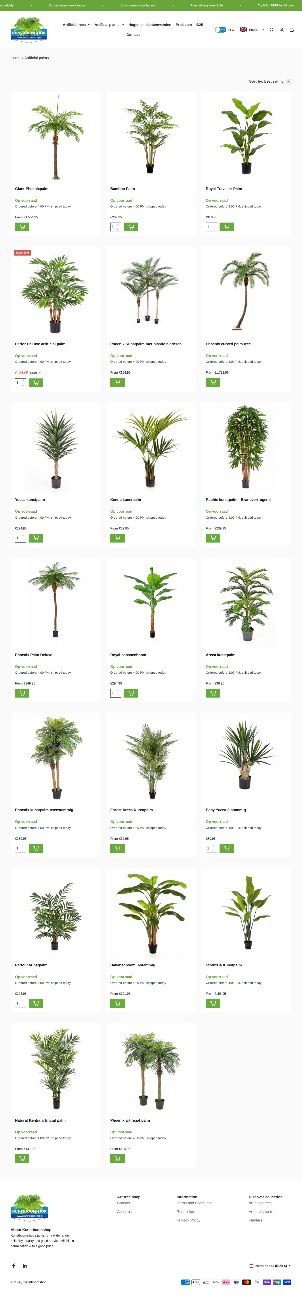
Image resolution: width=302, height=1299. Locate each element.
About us (124, 1212)
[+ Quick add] (22, 227)
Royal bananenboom (128, 655)
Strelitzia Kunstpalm (224, 965)
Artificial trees (74, 25)
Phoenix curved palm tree (228, 344)
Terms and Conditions (194, 1203)
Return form (186, 1212)
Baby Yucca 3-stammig (226, 810)
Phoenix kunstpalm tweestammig (44, 810)
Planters (255, 1220)
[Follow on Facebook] (14, 1266)
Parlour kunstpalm (31, 965)
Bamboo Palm (122, 189)
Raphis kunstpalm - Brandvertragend (238, 500)
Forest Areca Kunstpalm (131, 810)
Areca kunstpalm (220, 655)
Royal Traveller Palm (224, 189)
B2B (200, 25)
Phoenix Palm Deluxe (33, 655)
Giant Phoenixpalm (31, 189)
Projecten (184, 25)
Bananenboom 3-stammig (132, 965)
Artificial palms (36, 58)
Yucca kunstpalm (30, 500)
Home (15, 58)
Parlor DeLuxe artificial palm (40, 344)
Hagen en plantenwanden (149, 25)
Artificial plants (107, 25)
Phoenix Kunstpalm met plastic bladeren (146, 344)
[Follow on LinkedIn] (25, 1266)
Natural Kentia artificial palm (40, 1120)
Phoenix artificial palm (130, 1120)
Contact (133, 35)
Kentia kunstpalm (125, 500)
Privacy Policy (189, 1220)
